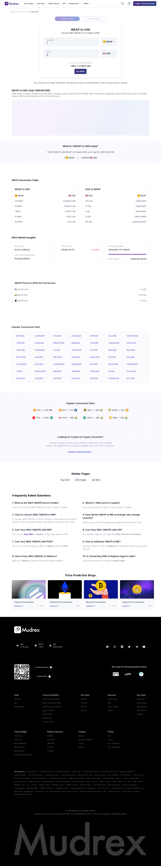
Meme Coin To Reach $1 (126, 771)
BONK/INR (76, 364)
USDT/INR (39, 336)
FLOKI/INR (21, 364)
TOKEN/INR (113, 343)
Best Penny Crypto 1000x (62, 771)
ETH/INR (57, 336)
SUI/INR (112, 357)
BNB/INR (76, 343)
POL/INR (130, 357)
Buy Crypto (29, 3)
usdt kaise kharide (33, 781)
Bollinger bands (28, 791)
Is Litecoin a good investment (131, 778)
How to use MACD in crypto (70, 791)
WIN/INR (112, 350)
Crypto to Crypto (93, 19)
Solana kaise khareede (77, 781)
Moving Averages (55, 791)
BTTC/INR (21, 357)
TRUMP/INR (132, 364)
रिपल (23, 785)
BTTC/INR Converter (99, 785)
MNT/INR (57, 357)
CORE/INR (94, 371)
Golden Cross (18, 791)
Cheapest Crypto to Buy (51, 775)
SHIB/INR (39, 343)
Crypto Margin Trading (61, 788)
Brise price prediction (32, 788)
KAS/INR (39, 357)
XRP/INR (94, 336)
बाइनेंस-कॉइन (34, 785)
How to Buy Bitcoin (113, 775)
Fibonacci (137, 791)
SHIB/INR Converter (71, 785)
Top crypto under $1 (31, 771)
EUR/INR (76, 357)
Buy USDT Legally (100, 775)
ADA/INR (21, 350)
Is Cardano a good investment (111, 778)
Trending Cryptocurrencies (68, 775)
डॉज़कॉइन (135, 781)
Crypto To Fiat (67, 19)
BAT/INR (39, 364)
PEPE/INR (131, 343)
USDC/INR (76, 350)
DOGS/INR (113, 364)
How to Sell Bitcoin (126, 775)
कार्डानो (140, 781)
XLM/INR (39, 378)
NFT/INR (131, 378)
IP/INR (111, 371)
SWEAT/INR (58, 343)
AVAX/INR (94, 357)
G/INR (19, 371)
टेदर (124, 781)
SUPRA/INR (58, 364)
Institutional (74, 3)
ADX (104, 791)
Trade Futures (54, 3)
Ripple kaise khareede (62, 781)
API (64, 3)
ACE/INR (94, 378)
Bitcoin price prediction (113, 785)
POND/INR (40, 350)
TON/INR (94, 343)
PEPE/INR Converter (58, 785)
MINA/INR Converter (85, 785)
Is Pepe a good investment (76, 778)
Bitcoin (88, 781)
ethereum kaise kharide (47, 781)
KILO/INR (76, 378)
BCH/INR (21, 378)
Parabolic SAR (91, 788)
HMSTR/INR (132, 336)
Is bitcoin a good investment (22, 778)
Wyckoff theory (39, 791)
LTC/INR (93, 350)
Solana (108, 781)
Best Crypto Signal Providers (91, 771)
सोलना (129, 781)
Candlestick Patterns (117, 788)
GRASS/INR (40, 371)
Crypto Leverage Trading (78, 788)
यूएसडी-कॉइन (17, 785)
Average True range (113, 791)
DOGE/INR (76, 336)
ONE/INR (57, 371)
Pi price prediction (19, 788)
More (86, 3)
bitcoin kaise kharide (20, 781)
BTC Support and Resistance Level (134, 788)
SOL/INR (112, 336)
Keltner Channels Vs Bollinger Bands (90, 791)
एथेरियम (119, 781)
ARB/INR (76, 371)
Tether (101, 781)
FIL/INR (56, 350)
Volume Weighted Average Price (23, 794)
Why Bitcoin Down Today (85, 775)
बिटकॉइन (114, 781)
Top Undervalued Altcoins (35, 775)
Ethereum (95, 781)
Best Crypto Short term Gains (109, 771)
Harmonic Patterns (127, 791)
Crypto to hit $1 (76, 771)
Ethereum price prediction (130, 785)
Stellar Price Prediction (46, 788)
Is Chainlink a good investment (57, 778)
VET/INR (94, 364)
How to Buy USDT (138, 775)
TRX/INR (21, 343)
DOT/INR (57, 378)
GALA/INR (131, 371)
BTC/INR (20, 336)
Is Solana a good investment (93, 778)
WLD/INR (131, 350)
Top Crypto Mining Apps (46, 771)
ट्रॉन (28, 785)
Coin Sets (41, 3)
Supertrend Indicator (20, 775)
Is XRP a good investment (39, 778)
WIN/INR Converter (44, 785)
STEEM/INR (113, 378)
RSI (47, 791)
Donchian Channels (103, 788)
